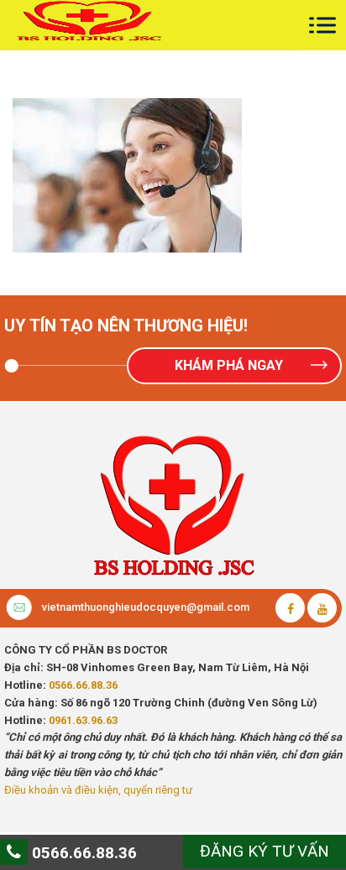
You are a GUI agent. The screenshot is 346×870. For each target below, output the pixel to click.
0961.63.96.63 (83, 720)
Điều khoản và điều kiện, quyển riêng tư (98, 790)
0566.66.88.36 (83, 685)
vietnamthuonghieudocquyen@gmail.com (145, 607)
